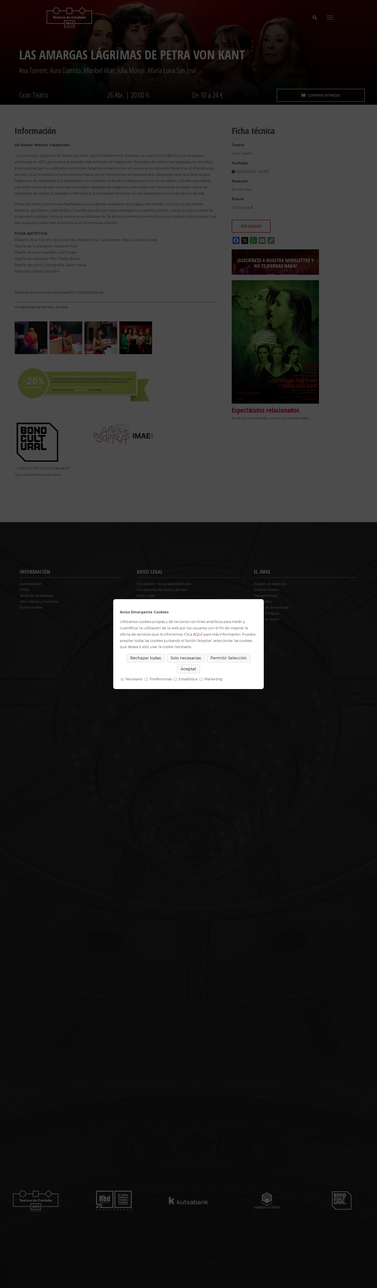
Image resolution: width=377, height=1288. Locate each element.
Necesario (133, 679)
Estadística (188, 679)
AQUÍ (197, 634)
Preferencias (161, 679)
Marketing (213, 679)
